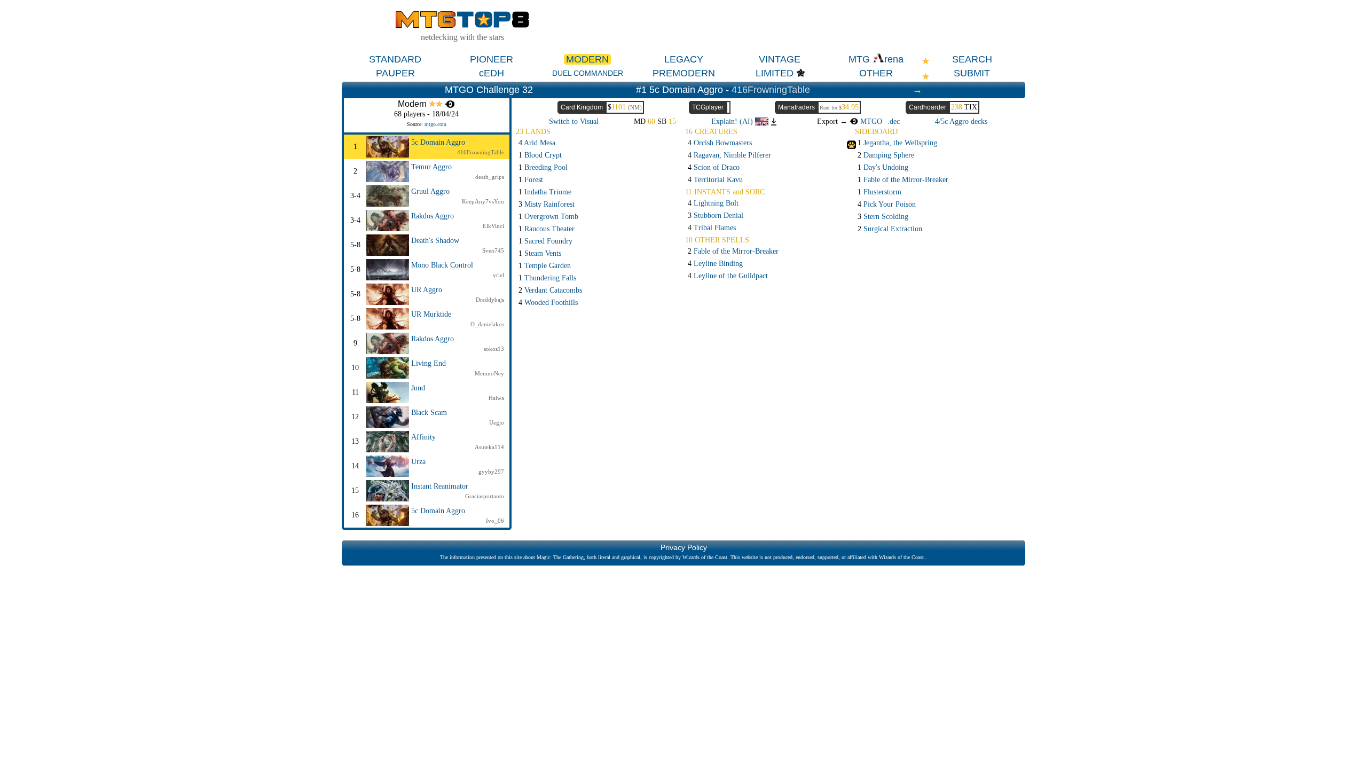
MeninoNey (489, 373)
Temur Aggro (431, 167)
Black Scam (429, 413)
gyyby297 (491, 471)
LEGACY (683, 59)
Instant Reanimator (439, 486)
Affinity (423, 437)
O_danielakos (487, 324)
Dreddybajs (490, 299)
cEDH (491, 73)
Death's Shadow (435, 241)
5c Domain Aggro (438, 142)
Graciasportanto (484, 496)
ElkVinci (493, 226)
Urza (418, 462)
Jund (418, 388)
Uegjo (496, 422)
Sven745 (493, 250)
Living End (428, 363)
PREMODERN (684, 73)
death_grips (489, 177)
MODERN (587, 59)
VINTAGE (779, 59)
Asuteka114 (489, 447)
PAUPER (395, 73)
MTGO (870, 121)
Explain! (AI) (733, 121)
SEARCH (972, 59)
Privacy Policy (684, 547)
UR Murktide (431, 314)
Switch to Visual (574, 121)
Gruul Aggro (430, 191)
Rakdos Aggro (432, 216)
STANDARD (395, 59)
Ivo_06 (495, 520)
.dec (893, 121)
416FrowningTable (771, 89)
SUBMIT (972, 73)
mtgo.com (435, 124)
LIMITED (775, 73)
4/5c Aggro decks (961, 121)
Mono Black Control (442, 265)
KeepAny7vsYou (483, 201)
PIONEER (491, 59)
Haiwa (496, 398)
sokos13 (494, 349)
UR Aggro (426, 290)
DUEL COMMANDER (587, 73)
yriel (498, 275)
